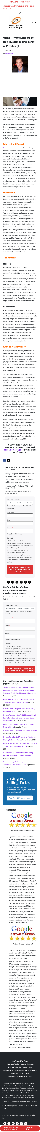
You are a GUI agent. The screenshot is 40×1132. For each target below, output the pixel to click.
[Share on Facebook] (4, 460)
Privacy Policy (24, 1073)
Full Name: (11, 512)
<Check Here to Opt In (16, 541)
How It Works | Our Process (17, 1067)
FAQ (30, 1067)
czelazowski (9, 53)
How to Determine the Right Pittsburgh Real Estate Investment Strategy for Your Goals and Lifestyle (19, 718)
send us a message (12, 449)
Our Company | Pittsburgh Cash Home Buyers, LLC (18, 7)
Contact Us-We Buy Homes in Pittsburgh (20, 1064)
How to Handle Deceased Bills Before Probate (20, 731)
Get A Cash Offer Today (20, 2)
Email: (9, 520)
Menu (34, 23)
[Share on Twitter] (8, 460)
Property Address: (13, 500)
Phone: (10, 528)
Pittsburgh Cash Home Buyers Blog (20, 1076)
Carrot (6, 1108)
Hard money (7, 148)
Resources (14, 1073)
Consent (10, 538)
